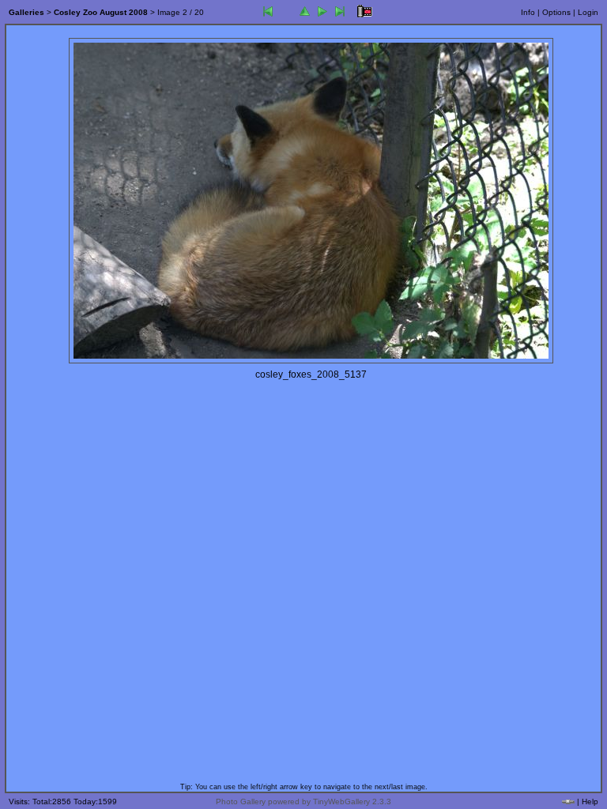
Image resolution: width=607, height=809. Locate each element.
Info (528, 12)
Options (556, 12)
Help (590, 801)
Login (588, 12)
